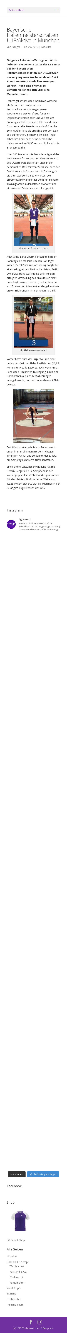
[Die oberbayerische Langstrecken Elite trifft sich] (33, 1090)
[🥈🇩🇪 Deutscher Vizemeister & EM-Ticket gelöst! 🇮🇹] (33, 741)
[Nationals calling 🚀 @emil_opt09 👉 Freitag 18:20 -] (33, 772)
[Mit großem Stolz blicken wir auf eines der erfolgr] (33, 677)
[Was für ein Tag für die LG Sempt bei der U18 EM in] (33, 550)
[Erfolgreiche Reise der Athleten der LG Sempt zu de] (33, 804)
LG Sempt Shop (16, 1240)
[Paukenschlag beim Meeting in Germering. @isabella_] (33, 1153)
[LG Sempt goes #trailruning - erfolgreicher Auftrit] (33, 963)
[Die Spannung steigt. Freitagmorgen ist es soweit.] (33, 582)
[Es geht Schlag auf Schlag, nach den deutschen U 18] (33, 646)
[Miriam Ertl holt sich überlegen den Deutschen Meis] (33, 614)
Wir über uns (16, 1266)
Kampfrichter (16, 1282)
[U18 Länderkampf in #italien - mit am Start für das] (33, 931)
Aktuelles (46, 46)
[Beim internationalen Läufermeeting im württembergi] (33, 995)
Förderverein (16, 1277)
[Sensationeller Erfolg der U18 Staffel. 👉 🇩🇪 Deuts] (33, 1058)
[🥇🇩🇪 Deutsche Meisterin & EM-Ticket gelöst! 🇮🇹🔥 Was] (33, 709)
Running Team (15, 1304)
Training (11, 1293)
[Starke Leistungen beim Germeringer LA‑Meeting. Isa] (33, 1122)
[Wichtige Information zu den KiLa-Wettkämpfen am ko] (33, 836)
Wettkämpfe (14, 1288)
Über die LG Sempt (18, 1262)
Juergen (16, 46)
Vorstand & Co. (18, 1271)
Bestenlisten (14, 1299)
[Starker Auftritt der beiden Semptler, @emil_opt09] (33, 899)
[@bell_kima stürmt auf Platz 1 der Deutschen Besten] (33, 1026)
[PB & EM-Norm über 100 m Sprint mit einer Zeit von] (33, 868)
